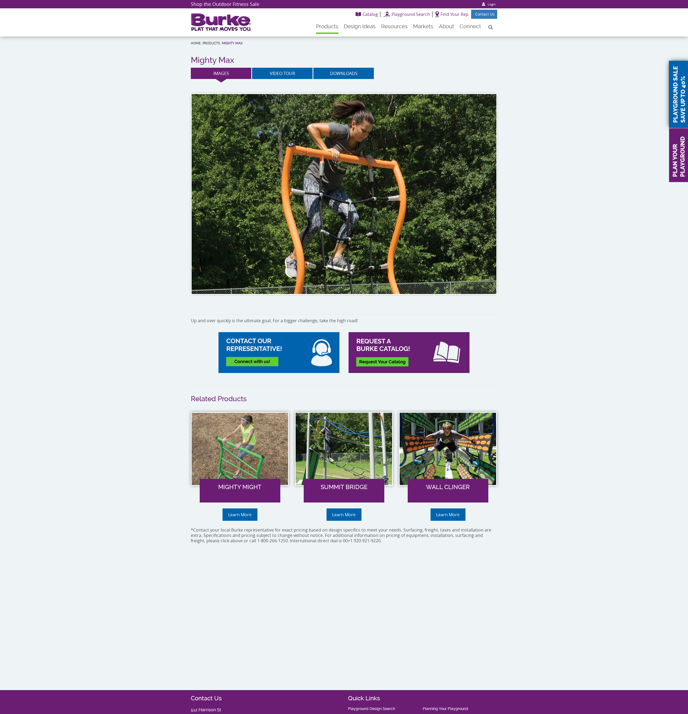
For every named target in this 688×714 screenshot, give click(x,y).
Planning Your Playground (445, 709)
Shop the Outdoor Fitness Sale (225, 4)
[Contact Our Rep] (278, 352)
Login (492, 4)
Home (195, 43)
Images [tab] (221, 73)
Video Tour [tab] (282, 73)
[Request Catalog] (409, 352)
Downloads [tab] (343, 73)
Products (211, 43)
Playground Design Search (371, 709)
